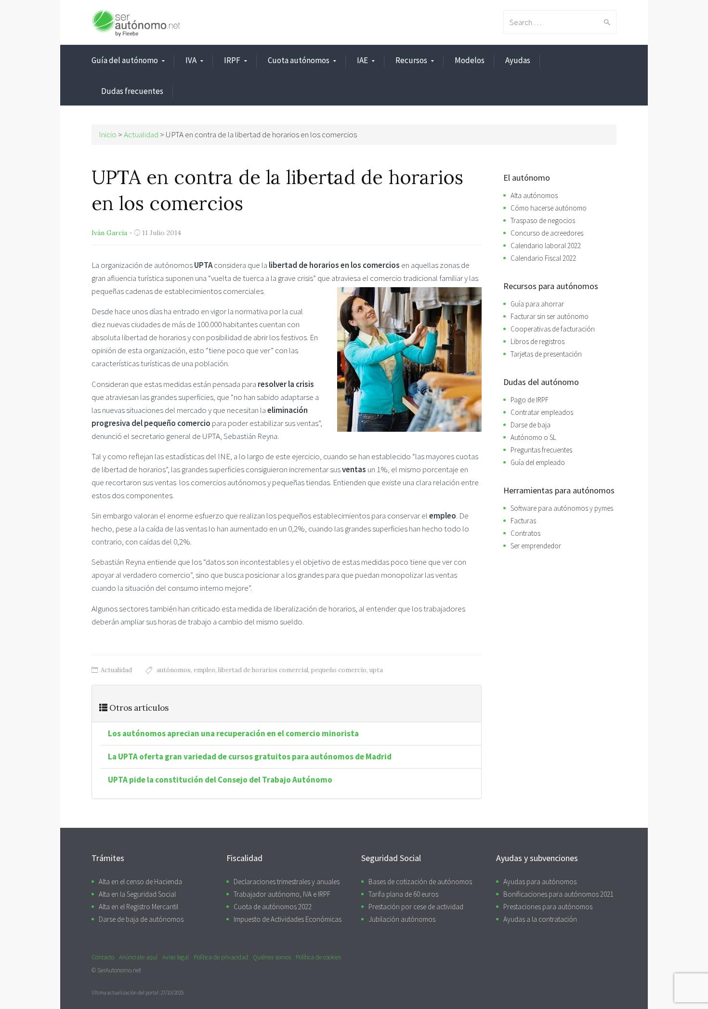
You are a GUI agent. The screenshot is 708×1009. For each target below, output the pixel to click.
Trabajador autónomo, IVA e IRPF (282, 894)
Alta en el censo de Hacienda (140, 881)
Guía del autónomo (125, 60)
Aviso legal (175, 957)
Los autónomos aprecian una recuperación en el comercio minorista (233, 733)
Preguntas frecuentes (541, 449)
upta (376, 670)
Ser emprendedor (536, 545)
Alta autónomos (534, 195)
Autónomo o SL (533, 437)
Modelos (470, 60)
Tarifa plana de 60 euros (403, 894)
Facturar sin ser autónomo (550, 316)
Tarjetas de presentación (546, 353)
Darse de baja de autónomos (141, 919)
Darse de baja (531, 424)
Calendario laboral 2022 (546, 245)
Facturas (523, 520)
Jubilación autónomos (401, 919)
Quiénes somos (272, 957)
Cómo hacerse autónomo (549, 207)
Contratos (525, 533)
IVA (191, 60)
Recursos (411, 60)
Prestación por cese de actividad (415, 906)
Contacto (103, 957)
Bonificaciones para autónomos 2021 (558, 894)
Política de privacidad (221, 957)
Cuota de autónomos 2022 (273, 906)
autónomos (174, 670)
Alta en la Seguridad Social (137, 894)
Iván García (109, 232)
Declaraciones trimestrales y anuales (287, 881)
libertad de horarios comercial (263, 670)
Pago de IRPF (530, 399)
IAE (362, 60)
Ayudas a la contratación (540, 919)
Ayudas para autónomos (540, 881)
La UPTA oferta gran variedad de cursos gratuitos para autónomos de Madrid (250, 756)
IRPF (232, 60)
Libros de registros (537, 341)
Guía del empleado (538, 462)
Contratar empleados (542, 412)
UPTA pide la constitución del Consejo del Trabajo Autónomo (220, 779)
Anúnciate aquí (138, 957)
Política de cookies (318, 957)
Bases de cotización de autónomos (420, 881)
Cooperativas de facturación (553, 328)
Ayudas (517, 60)
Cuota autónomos (298, 60)
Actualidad (116, 670)
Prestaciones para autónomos (547, 906)
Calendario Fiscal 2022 (543, 258)
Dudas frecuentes (132, 91)
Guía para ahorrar (537, 303)
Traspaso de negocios (543, 220)
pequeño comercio (339, 670)
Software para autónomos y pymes (562, 508)
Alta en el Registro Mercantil (138, 906)
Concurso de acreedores (547, 233)
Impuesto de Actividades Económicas (287, 919)
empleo (204, 670)
